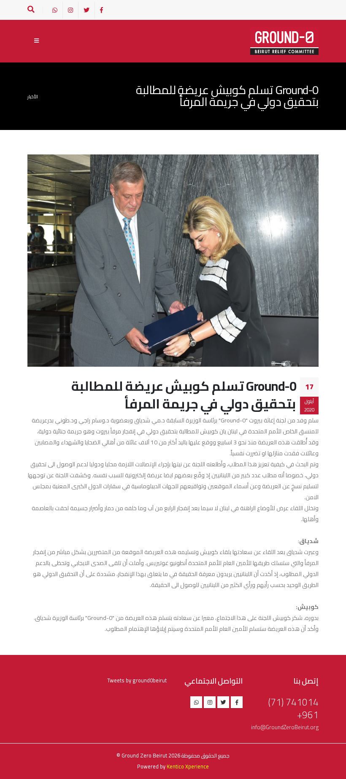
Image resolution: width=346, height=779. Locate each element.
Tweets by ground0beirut (137, 680)
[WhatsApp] (54, 10)
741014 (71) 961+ (293, 708)
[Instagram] (70, 10)
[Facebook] (101, 10)
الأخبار (32, 96)
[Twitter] (86, 10)
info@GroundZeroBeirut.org (285, 727)
